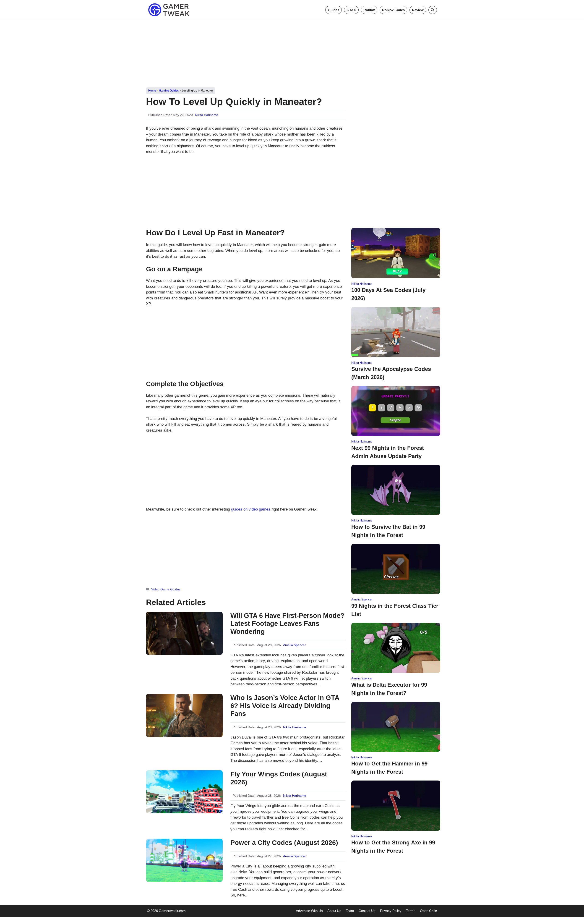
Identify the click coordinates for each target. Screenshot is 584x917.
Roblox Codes (393, 10)
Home (152, 90)
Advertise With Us (309, 911)
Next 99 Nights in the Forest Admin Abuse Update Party (387, 452)
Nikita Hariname (206, 115)
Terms (410, 911)
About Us (334, 911)
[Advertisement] (292, 52)
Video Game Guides (165, 589)
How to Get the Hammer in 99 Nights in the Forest (389, 767)
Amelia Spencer (294, 645)
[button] (433, 10)
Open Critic (428, 911)
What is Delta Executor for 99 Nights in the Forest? (389, 689)
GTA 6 (351, 10)
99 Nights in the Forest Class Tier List (394, 610)
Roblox (369, 10)
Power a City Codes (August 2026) (284, 842)
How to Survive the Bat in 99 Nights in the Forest (388, 531)
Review (418, 10)
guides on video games (250, 509)
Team (350, 911)
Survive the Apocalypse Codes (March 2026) (391, 373)
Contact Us (367, 911)
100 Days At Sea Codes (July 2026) (388, 294)
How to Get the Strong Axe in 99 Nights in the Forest (393, 846)
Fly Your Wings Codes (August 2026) (278, 778)
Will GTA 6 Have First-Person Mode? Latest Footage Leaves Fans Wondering (287, 623)
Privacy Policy (391, 911)
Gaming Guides (169, 90)
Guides (333, 10)
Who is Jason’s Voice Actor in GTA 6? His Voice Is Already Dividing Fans (284, 705)
